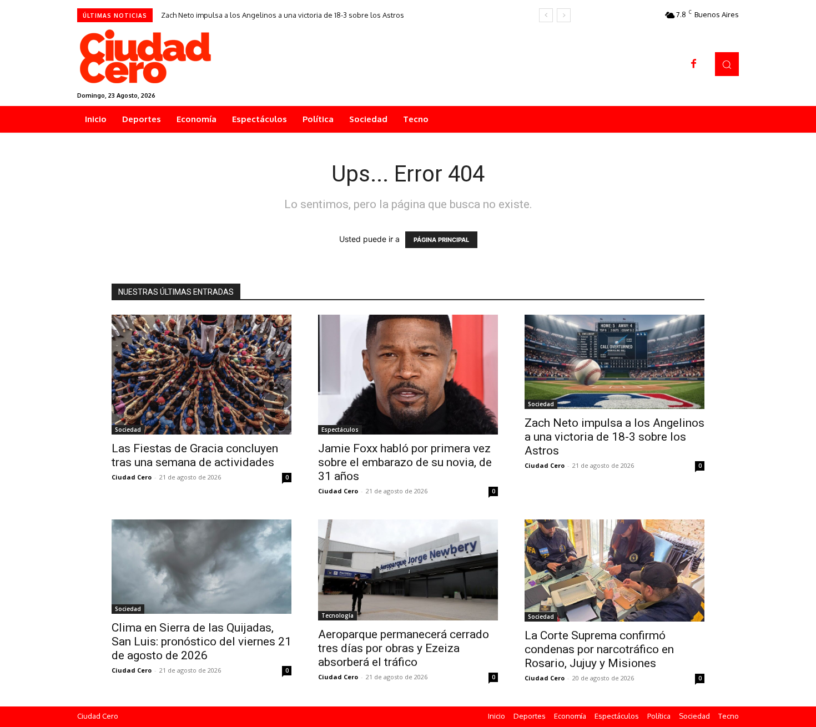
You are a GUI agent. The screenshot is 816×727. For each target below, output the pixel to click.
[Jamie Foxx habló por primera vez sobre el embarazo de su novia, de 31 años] (408, 375)
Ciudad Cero (132, 477)
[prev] (546, 15)
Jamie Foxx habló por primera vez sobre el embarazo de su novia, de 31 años (405, 462)
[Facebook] (694, 64)
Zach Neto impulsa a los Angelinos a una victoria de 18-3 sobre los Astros (282, 15)
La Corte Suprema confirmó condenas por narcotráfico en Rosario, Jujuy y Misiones (599, 649)
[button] (727, 64)
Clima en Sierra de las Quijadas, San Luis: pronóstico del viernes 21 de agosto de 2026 (201, 641)
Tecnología (337, 615)
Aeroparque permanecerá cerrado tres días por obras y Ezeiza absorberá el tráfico (403, 648)
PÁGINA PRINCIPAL (441, 240)
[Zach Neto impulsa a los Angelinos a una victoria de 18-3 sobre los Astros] (614, 362)
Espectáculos (340, 429)
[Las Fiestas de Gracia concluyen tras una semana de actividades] (201, 375)
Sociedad (128, 429)
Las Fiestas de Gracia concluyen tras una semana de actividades (195, 455)
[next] (564, 15)
